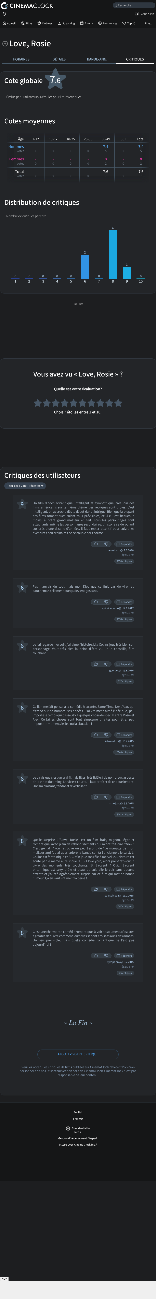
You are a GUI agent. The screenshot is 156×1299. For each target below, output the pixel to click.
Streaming (68, 24)
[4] (64, 404)
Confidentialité (81, 1128)
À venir (89, 24)
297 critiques (125, 906)
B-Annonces (110, 24)
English (78, 1112)
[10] (118, 404)
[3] (55, 404)
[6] (82, 404)
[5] (73, 404)
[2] (46, 404)
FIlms (29, 24)
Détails (59, 59)
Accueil (11, 24)
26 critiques (125, 973)
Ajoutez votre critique (78, 1054)
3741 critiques (124, 814)
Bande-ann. (97, 59)
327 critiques (125, 681)
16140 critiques (124, 752)
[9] (109, 404)
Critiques (135, 59)
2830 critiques (124, 561)
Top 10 (131, 24)
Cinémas (47, 24)
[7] (91, 404)
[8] (100, 404)
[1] (37, 404)
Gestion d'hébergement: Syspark (78, 1138)
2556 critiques (124, 619)
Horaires (21, 59)
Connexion (147, 14)
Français (78, 1119)
